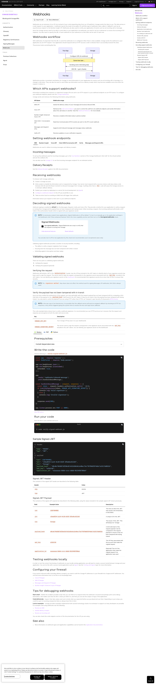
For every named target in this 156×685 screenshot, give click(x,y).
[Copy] (122, 425)
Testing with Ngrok (89, 565)
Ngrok (80, 190)
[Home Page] (12, 1)
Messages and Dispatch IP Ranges (45, 583)
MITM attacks (114, 299)
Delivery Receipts (43, 169)
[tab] (35, 143)
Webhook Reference (84, 110)
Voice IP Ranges (40, 578)
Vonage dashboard (63, 94)
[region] (33, 673)
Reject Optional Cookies (53, 677)
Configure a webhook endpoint (44, 193)
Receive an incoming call (42, 613)
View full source (39, 412)
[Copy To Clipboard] (121, 357)
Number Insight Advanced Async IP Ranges (48, 585)
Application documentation (94, 624)
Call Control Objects (68, 109)
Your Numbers (76, 156)
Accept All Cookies (37, 677)
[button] (140, 1)
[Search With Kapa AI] (115, 5)
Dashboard (71, 277)
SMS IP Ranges (39, 580)
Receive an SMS (39, 608)
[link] (7, 5)
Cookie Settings (9, 676)
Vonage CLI (49, 160)
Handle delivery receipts (42, 610)
